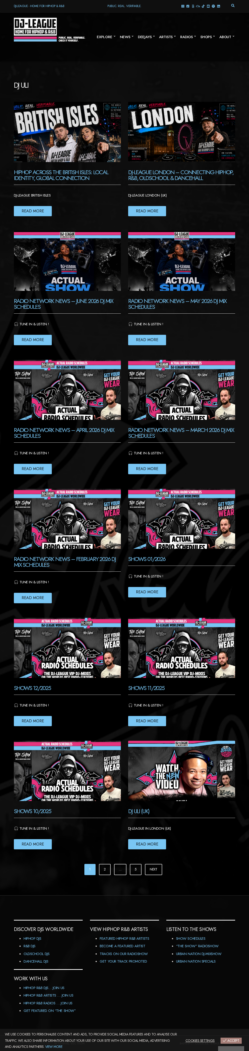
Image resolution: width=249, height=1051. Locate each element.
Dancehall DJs (36, 961)
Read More (33, 211)
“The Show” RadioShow (197, 946)
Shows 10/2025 (32, 811)
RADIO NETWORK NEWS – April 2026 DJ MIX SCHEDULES (64, 433)
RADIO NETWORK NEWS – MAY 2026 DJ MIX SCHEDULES (177, 304)
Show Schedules (190, 938)
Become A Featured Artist (122, 946)
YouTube (208, 6)
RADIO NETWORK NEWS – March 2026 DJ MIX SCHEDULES (181, 433)
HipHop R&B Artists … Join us (48, 995)
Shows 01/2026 (146, 559)
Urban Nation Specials (196, 961)
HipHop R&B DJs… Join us (44, 988)
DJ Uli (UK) (138, 811)
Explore (104, 37)
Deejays (145, 37)
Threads (192, 6)
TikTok (203, 6)
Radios (186, 37)
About (225, 37)
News (125, 37)
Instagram (182, 6)
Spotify (213, 6)
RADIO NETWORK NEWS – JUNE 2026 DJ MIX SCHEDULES (63, 304)
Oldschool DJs (36, 953)
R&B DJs (30, 946)
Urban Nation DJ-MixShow (199, 953)
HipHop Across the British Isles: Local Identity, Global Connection (61, 175)
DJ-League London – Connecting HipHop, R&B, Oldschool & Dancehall (180, 175)
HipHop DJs (32, 938)
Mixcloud (197, 6)
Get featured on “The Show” (50, 1010)
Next (153, 869)
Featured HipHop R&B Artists (124, 938)
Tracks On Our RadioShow (124, 953)
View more (53, 1046)
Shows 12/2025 (32, 688)
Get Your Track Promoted (123, 961)
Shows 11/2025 (146, 688)
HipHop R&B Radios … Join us (48, 1003)
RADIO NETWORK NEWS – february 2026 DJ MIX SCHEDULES (65, 562)
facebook (187, 6)
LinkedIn (218, 6)
